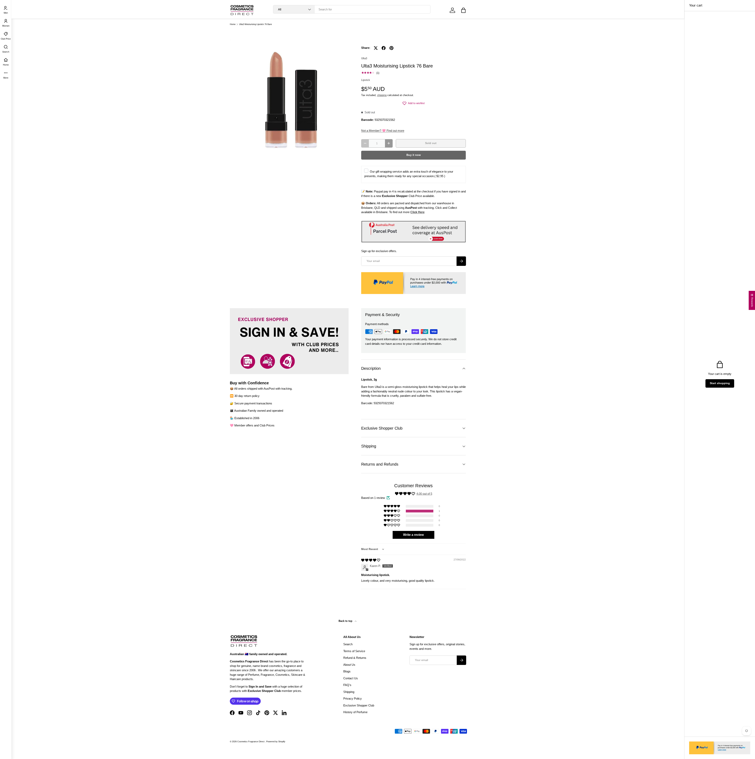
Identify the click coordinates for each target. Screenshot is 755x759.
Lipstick (365, 80)
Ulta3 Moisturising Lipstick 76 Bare (255, 24)
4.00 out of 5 (424, 493)
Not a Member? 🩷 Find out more (382, 130)
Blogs (347, 671)
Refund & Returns (354, 657)
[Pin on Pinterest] (391, 48)
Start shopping (720, 383)
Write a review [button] (413, 534)
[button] (463, 10)
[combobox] (351, 9)
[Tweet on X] (376, 48)
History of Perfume (355, 712)
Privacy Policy (352, 698)
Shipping (348, 691)
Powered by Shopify (275, 741)
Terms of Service (354, 651)
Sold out (430, 143)
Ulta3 (364, 58)
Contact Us (350, 678)
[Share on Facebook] (384, 48)
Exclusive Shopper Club (358, 705)
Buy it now (413, 154)
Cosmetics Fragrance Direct (251, 741)
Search (348, 644)
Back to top (346, 620)
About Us (349, 664)
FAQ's (347, 685)
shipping (382, 95)
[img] (370, 560)
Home (233, 24)
